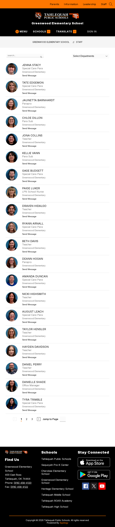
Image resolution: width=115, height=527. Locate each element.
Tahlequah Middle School (55, 494)
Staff (104, 4)
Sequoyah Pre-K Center (55, 464)
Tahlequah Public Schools (56, 458)
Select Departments (83, 56)
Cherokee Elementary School (53, 472)
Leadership (89, 4)
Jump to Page (50, 419)
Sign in (92, 31)
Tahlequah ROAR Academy (56, 500)
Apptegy (64, 522)
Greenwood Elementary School (50, 42)
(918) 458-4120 (22, 482)
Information (71, 4)
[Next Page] (39, 419)
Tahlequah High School (54, 506)
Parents (54, 4)
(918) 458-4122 (19, 486)
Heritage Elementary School (57, 488)
